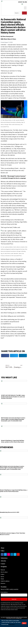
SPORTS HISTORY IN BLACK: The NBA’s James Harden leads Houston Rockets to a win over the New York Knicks (13, 397)
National (3, 570)
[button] (25, 7)
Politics (2, 574)
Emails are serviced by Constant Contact (9, 609)
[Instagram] (8, 554)
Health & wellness (5, 581)
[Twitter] (5, 554)
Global (2, 579)
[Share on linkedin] (23, 355)
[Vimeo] (15, 554)
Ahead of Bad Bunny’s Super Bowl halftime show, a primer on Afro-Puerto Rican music (12, 441)
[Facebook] (2, 554)
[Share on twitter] (14, 355)
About (2, 548)
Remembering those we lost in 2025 (9, 512)
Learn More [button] (12, 624)
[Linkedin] (11, 554)
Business (3, 583)
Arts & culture (4, 572)
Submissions (4, 558)
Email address (4, 592)
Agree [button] (24, 623)
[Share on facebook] (5, 355)
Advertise (3, 561)
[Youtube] (18, 554)
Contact (3, 563)
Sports (2, 576)
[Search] (24, 12)
